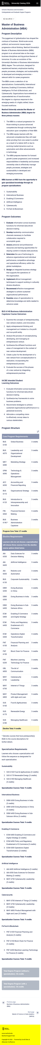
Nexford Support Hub (8, 1036)
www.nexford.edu (7, 1033)
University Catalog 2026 (20, 3)
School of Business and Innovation (12, 10)
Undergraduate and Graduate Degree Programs (16, 12)
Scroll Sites (25, 1039)
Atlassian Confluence (8, 1042)
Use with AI (8, 19)
